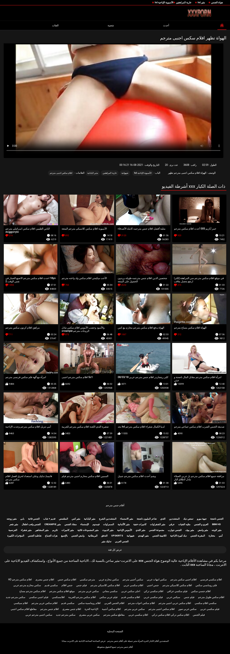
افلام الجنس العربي (114, 603)
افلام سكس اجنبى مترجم (61, 173)
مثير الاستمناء (126, 518)
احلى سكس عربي (130, 591)
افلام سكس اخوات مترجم (141, 603)
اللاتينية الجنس (159, 535)
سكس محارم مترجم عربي (27, 585)
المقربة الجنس (197, 535)
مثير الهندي (143, 535)
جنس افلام (67, 585)
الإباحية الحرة (91, 609)
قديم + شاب (49, 518)
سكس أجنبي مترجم (133, 579)
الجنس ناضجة (217, 518)
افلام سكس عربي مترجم (44, 603)
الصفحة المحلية (115, 631)
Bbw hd (216, 524)
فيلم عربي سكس (108, 597)
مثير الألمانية (124, 524)
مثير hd (201, 2)
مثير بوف (189, 530)
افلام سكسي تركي (153, 591)
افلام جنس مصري (71, 609)
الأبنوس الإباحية (124, 530)
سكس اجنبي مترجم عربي (38, 614)
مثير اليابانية (92, 173)
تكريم (55, 530)
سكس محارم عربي (109, 579)
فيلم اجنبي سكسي (38, 597)
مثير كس (76, 518)
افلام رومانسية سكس (89, 603)
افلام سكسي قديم (130, 597)
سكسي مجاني (110, 591)
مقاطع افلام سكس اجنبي (24, 609)
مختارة (212, 535)
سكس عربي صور (187, 609)
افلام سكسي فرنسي (211, 579)
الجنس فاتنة (34, 518)
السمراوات (108, 524)
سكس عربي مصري (89, 614)
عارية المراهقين (184, 2)
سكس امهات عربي (157, 579)
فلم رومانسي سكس (206, 585)
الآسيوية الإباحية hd (164, 2)
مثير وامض (203, 530)
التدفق (104, 535)
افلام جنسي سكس (201, 591)
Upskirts (117, 535)
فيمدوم (96, 524)
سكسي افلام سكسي (206, 603)
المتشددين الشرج (107, 518)
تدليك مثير (106, 541)
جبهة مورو (202, 518)
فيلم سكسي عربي (153, 597)
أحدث (166, 25)
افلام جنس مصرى (44, 579)
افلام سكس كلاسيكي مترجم (177, 585)
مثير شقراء (26, 530)
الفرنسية (12, 530)
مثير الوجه (217, 530)
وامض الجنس (77, 535)
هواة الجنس (217, 2)
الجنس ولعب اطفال (31, 524)
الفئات (55, 25)
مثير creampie (52, 524)
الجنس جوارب (175, 530)
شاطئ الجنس (35, 535)
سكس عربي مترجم (88, 591)
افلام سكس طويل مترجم (211, 597)
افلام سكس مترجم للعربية (82, 597)
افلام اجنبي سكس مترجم (183, 579)
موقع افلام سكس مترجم (62, 591)
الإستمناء (84, 524)
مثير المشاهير (42, 530)
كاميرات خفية (139, 524)
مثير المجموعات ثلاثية (88, 530)
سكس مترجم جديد (15, 597)
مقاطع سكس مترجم (114, 614)
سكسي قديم (51, 585)
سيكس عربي (173, 597)
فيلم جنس (81, 585)
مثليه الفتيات (184, 524)
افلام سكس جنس (67, 579)
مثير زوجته (12, 518)
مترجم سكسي (87, 579)
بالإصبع (64, 535)
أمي (221, 535)
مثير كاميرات (67, 530)
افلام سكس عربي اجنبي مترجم (174, 603)
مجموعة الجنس (156, 530)
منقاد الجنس (71, 524)
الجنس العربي (122, 541)
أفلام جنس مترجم (115, 505)
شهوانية (124, 173)
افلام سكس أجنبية (111, 609)
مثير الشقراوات (157, 524)
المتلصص (63, 518)
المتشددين (174, 518)
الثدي (162, 518)
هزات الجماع (51, 535)
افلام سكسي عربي (133, 585)
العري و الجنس (201, 524)
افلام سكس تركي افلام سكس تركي (170, 614)
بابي (22, 518)
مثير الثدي (140, 530)
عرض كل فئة (115, 549)
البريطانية (93, 535)
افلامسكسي (58, 597)
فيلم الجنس (199, 614)
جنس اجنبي (153, 585)
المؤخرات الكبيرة (15, 535)
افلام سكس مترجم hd (20, 579)
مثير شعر (13, 524)
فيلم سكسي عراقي (177, 591)
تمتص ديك (188, 518)
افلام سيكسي (21, 603)
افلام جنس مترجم (49, 609)
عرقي (172, 524)
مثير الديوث (108, 530)
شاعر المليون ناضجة (147, 518)
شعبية (111, 25)
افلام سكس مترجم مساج (32, 591)
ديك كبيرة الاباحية (178, 535)
